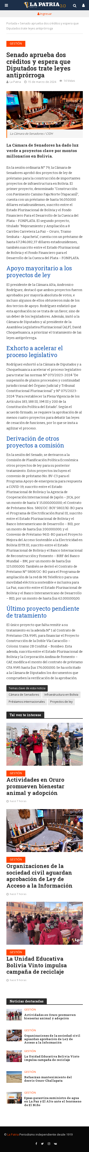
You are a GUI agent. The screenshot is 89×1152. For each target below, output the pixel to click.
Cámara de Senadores (24, 695)
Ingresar (45, 14)
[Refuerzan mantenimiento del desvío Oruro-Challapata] (14, 1077)
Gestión (16, 43)
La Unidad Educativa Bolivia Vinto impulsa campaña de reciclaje (36, 965)
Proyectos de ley (61, 702)
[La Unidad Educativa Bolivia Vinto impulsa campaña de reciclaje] (44, 923)
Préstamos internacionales (27, 702)
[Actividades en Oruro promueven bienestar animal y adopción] (44, 744)
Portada (11, 23)
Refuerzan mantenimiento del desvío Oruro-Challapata (48, 1079)
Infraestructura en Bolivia (61, 695)
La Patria (15, 82)
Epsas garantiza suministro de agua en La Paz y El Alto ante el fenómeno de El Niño (52, 1101)
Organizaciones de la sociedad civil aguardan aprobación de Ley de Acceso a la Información (39, 876)
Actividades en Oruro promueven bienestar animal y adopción (35, 786)
